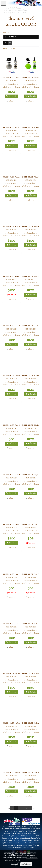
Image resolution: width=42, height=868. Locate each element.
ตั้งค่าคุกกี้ (14, 864)
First (8, 808)
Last (34, 808)
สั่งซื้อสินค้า (12, 96)
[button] (33, 3)
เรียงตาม (7, 32)
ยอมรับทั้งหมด (26, 864)
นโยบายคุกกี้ (16, 860)
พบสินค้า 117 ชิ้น (9, 49)
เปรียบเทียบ (12, 101)
